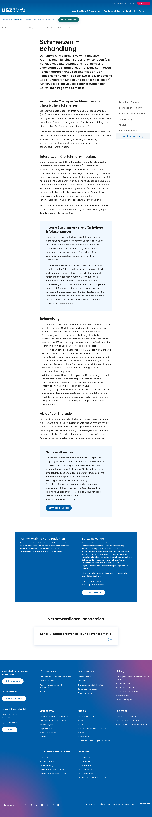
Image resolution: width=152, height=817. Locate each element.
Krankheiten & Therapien (86, 11)
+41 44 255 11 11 (119, 3)
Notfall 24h (144, 3)
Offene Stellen (85, 677)
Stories (81, 724)
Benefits (82, 681)
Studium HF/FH (123, 683)
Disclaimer (105, 804)
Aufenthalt (129, 11)
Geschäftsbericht (48, 732)
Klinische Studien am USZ (128, 720)
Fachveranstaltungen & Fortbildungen (51, 686)
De (130, 3)
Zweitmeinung (46, 765)
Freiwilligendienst (86, 693)
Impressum (91, 804)
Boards (43, 691)
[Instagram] (47, 805)
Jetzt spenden (13, 681)
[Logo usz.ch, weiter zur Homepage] (13, 11)
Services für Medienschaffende (93, 728)
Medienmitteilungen (87, 716)
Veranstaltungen (124, 699)
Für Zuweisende (68, 19)
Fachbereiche (112, 11)
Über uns (51, 19)
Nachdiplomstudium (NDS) (128, 687)
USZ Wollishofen (85, 773)
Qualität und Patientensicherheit (55, 716)
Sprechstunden (47, 681)
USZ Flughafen (84, 761)
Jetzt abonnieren (14, 698)
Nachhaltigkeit (47, 724)
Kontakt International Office (53, 773)
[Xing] (31, 805)
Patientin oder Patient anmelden (55, 677)
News (80, 720)
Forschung (39, 19)
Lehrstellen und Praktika (127, 691)
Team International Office (52, 769)
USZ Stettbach (85, 769)
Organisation (46, 728)
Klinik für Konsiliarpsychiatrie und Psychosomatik (22, 28)
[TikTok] (53, 805)
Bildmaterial (83, 736)
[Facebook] (20, 805)
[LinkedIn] (37, 805)
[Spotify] (58, 805)
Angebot (18, 20)
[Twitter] (26, 805)
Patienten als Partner (126, 716)
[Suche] (148, 11)
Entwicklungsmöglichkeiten (91, 685)
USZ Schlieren (84, 765)
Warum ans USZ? (48, 761)
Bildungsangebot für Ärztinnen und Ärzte (132, 678)
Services (44, 757)
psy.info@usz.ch (96, 584)
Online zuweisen (93, 592)
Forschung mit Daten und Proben (131, 724)
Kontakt (10, 729)
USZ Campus (84, 757)
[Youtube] (42, 805)
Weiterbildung (122, 695)
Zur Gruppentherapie (59, 508)
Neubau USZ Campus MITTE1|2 (92, 777)
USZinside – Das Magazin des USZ (94, 740)
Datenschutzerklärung (123, 804)
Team (142, 11)
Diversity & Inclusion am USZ (53, 720)
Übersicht (7, 19)
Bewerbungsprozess (87, 689)
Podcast (82, 732)
